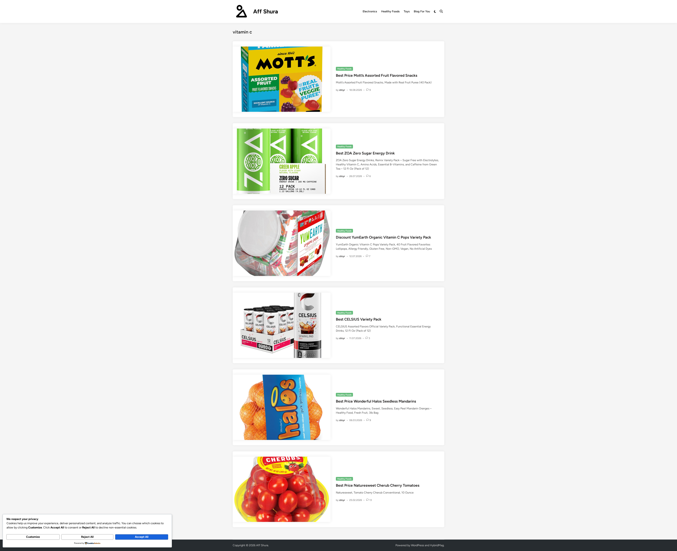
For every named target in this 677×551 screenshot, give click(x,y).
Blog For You (422, 11)
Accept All (141, 536)
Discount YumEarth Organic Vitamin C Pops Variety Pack (383, 237)
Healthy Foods (390, 11)
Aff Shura (265, 11)
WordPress (417, 545)
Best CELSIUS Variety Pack (358, 319)
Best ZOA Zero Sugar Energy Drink (365, 153)
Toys (407, 11)
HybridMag (437, 545)
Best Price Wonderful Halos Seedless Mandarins (376, 401)
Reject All (87, 536)
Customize (33, 536)
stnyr (342, 90)
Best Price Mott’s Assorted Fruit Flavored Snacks (376, 75)
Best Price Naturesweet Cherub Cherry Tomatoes (377, 485)
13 (370, 500)
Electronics (370, 11)
